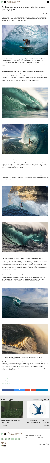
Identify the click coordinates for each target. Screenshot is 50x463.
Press (26, 437)
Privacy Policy (40, 433)
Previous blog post (40, 400)
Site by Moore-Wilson (44, 444)
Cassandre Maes (10, 14)
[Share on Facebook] (8, 390)
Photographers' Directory (30, 435)
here (19, 366)
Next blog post (8, 400)
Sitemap (39, 435)
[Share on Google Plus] (30, 390)
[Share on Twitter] (19, 390)
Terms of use (40, 437)
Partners (27, 433)
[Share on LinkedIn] (42, 390)
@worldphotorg (40, 64)
